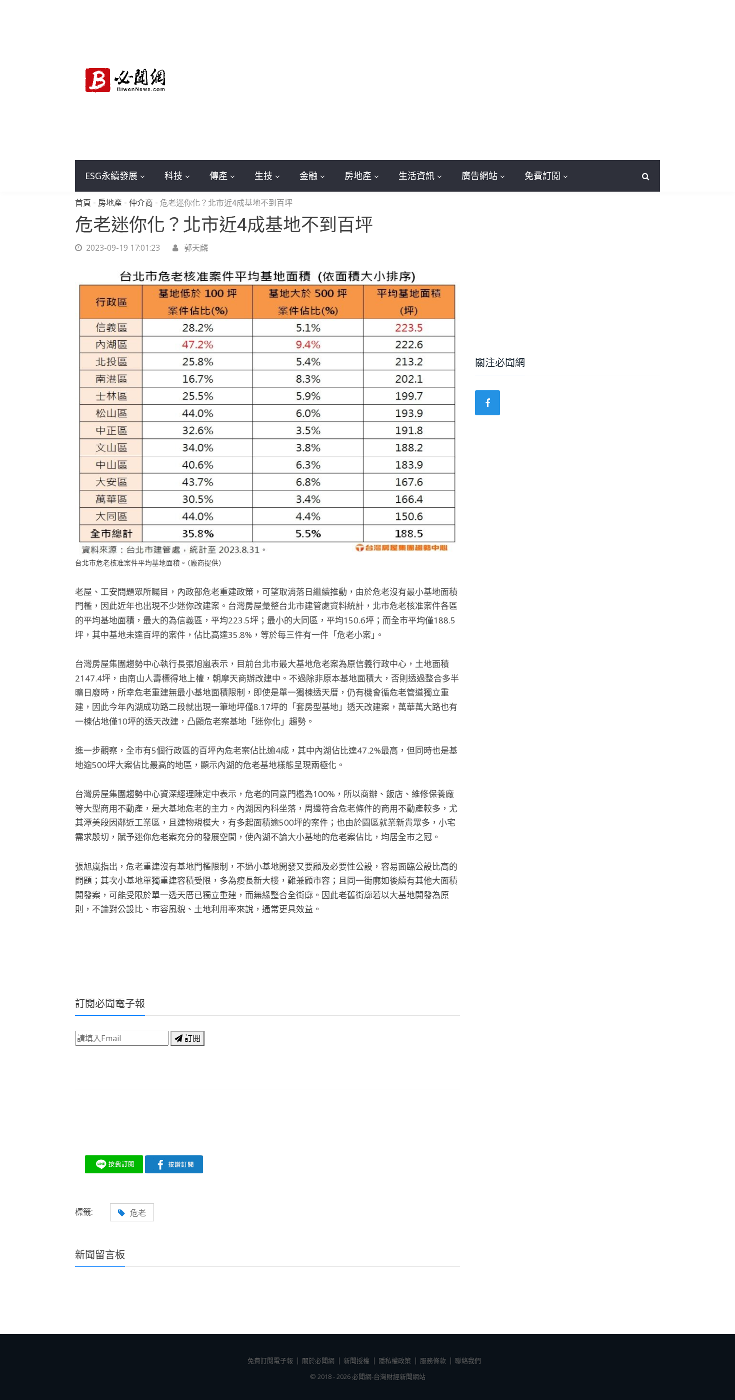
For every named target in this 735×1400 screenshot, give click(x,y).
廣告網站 (480, 176)
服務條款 (433, 1360)
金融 (309, 176)
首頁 (83, 203)
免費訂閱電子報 (270, 1360)
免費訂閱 (542, 176)
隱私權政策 (394, 1360)
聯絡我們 (468, 1360)
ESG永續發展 (111, 176)
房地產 (358, 176)
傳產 (219, 176)
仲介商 (141, 203)
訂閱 (191, 1038)
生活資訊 (416, 176)
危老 (138, 1212)
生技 (263, 176)
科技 (173, 176)
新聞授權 (357, 1360)
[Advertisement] (442, 80)
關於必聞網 (318, 1360)
